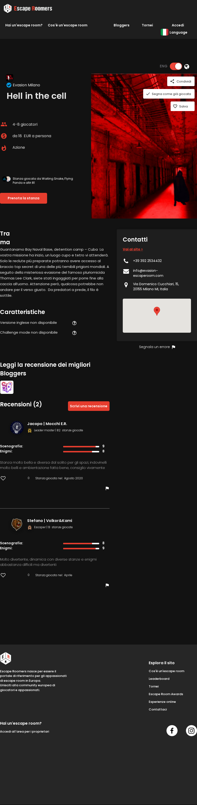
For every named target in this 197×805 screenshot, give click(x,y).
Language (178, 32)
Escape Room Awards (166, 694)
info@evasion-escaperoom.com (148, 273)
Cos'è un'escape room (67, 25)
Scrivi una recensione (88, 406)
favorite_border (175, 106)
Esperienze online (162, 701)
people (3, 124)
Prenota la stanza (23, 198)
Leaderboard (159, 678)
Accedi (178, 25)
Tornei (147, 25)
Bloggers (121, 25)
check (148, 93)
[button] (157, 311)
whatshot (3, 148)
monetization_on (3, 136)
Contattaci (158, 709)
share (172, 81)
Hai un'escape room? (24, 25)
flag (107, 488)
